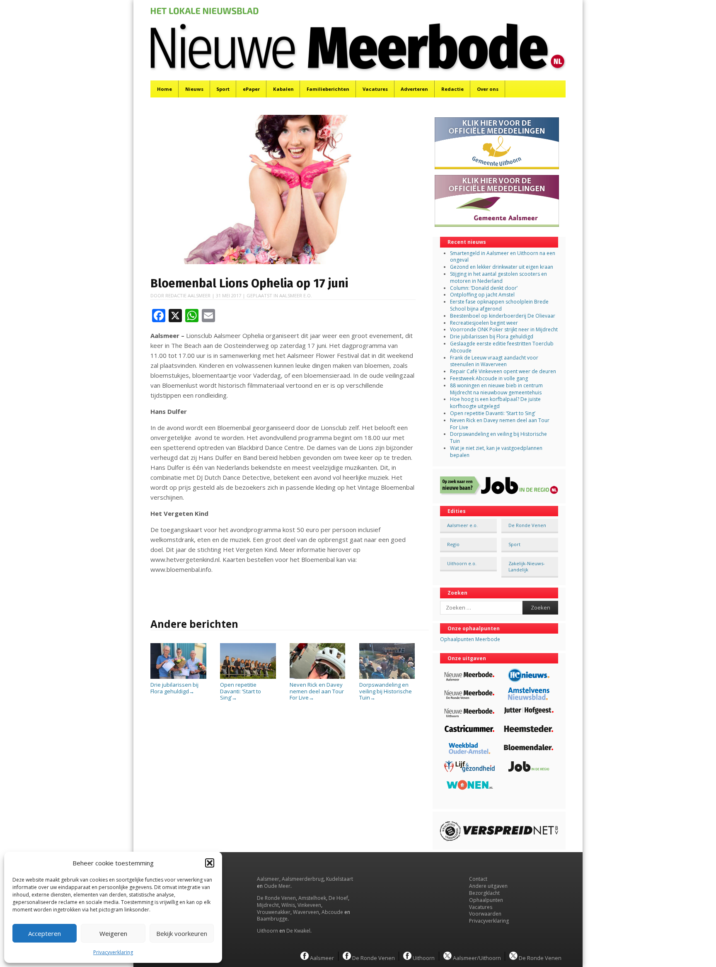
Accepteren (44, 933)
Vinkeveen (309, 905)
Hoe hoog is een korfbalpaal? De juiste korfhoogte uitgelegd (495, 403)
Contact (478, 878)
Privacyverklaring (113, 952)
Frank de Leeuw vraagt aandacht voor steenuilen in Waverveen (494, 361)
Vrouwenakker (273, 912)
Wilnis (288, 905)
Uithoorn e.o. (462, 563)
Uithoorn (267, 930)
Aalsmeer (268, 878)
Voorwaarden (485, 913)
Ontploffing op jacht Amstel (482, 294)
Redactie (452, 89)
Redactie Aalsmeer (187, 295)
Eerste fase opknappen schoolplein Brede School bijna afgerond (499, 305)
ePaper (251, 89)
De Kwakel (298, 930)
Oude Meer (277, 885)
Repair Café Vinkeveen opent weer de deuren (503, 371)
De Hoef (338, 897)
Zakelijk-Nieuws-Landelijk (526, 566)
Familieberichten (328, 89)
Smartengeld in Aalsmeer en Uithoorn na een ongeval (502, 257)
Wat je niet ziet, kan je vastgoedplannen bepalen (496, 452)
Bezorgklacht (484, 893)
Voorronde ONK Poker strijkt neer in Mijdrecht (504, 329)
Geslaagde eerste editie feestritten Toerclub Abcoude (502, 347)
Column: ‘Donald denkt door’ (484, 288)
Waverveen (306, 912)
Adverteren (414, 89)
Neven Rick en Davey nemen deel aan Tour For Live (317, 691)
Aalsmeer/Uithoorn (476, 957)
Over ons (487, 89)
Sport (223, 89)
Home (164, 89)
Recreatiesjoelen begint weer (484, 322)
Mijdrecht (268, 905)
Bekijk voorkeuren (181, 933)
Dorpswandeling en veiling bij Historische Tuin (385, 691)
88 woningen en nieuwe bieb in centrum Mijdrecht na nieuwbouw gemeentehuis (496, 389)
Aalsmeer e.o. (295, 295)
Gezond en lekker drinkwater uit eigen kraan (501, 266)
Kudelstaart (339, 878)
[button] (210, 863)
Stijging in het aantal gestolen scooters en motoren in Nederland (498, 277)
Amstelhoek (312, 897)
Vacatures (375, 89)
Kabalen (283, 89)
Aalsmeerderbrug (303, 878)
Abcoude (332, 912)
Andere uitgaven (488, 885)
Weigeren (113, 933)
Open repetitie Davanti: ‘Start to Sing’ (240, 691)
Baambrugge (272, 918)
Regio (453, 544)
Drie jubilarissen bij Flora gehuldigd (174, 688)
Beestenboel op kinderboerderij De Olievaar (502, 315)
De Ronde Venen (527, 525)
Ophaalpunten (486, 900)
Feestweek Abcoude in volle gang (489, 378)
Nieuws (194, 89)
